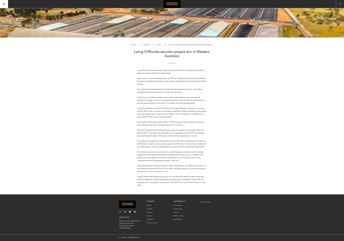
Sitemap (176, 212)
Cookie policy (177, 219)
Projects (149, 205)
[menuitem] (133, 45)
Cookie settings (205, 202)
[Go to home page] (172, 4)
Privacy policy (177, 209)
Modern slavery (178, 216)
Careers (149, 216)
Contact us (150, 219)
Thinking (149, 209)
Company (146, 44)
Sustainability (177, 205)
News (159, 44)
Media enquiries (152, 223)
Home (134, 44)
